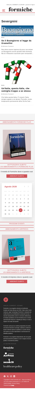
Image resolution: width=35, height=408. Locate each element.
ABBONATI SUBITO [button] (17, 176)
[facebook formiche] (4, 376)
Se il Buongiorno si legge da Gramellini (16, 41)
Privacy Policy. (16, 383)
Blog (2, 37)
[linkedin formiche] (14, 376)
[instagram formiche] (11, 376)
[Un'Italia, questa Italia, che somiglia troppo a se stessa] (17, 72)
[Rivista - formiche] (17, 348)
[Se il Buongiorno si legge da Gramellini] (17, 30)
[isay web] (12, 385)
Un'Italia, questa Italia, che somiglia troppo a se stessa (16, 89)
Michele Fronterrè (8, 46)
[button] (4, 10)
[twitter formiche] (7, 376)
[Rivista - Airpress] (17, 354)
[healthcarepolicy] (17, 366)
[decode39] (17, 361)
